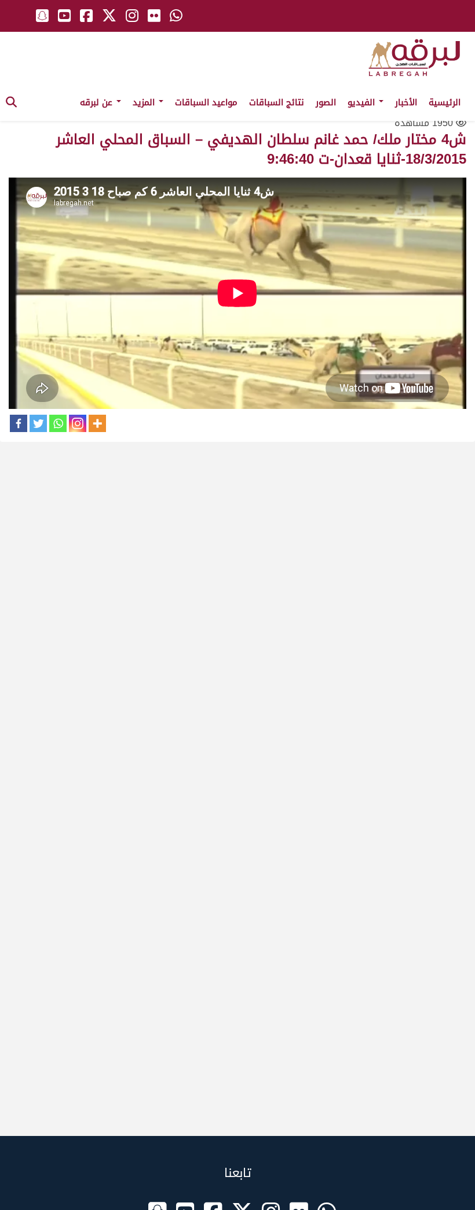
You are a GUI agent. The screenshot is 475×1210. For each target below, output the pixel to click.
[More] (97, 423)
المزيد (145, 102)
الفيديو (363, 102)
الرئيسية (445, 102)
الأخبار (406, 102)
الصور (326, 102)
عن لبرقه (97, 102)
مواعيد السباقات (206, 102)
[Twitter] (38, 423)
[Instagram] (77, 423)
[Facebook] (18, 423)
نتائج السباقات (276, 102)
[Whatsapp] (58, 423)
